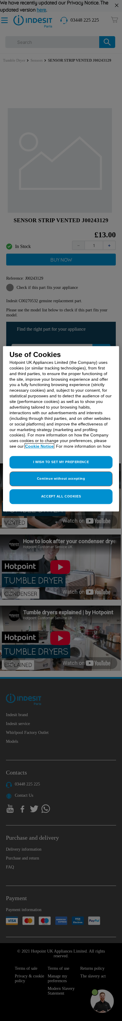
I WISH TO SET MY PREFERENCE (61, 462)
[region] (61, 428)
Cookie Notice (39, 446)
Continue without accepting (61, 478)
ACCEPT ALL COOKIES (61, 496)
